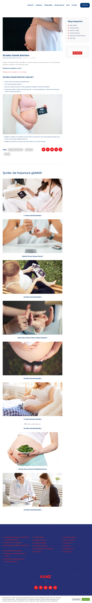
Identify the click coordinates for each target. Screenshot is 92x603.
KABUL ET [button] (86, 599)
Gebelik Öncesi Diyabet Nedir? (32, 256)
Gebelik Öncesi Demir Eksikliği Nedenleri (32, 469)
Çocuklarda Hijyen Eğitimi (13, 551)
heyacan (29, 149)
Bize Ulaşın (68, 551)
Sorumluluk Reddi (70, 537)
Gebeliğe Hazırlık (74, 28)
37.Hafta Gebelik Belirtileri (33, 419)
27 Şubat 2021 (32, 57)
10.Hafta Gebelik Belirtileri (33, 428)
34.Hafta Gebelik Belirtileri (33, 378)
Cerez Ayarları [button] (76, 599)
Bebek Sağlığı (73, 25)
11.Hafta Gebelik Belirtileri (33, 510)
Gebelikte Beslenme (75, 33)
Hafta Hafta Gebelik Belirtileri (9, 57)
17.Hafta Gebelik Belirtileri (33, 215)
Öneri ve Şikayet (69, 540)
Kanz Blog (19, 57)
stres (7, 154)
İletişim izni (67, 543)
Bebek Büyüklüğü (15, 149)
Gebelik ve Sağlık (74, 30)
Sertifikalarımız (69, 549)
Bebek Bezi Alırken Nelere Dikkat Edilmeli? (32, 338)
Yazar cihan (25, 57)
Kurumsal (67, 546)
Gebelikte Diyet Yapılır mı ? (13, 542)
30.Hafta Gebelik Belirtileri (33, 297)
